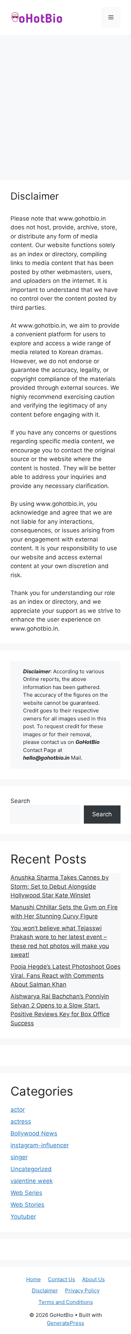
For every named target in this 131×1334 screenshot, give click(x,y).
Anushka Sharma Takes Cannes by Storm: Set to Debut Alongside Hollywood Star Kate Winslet (59, 886)
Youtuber (23, 1216)
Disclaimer (45, 1290)
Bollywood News (33, 1133)
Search (20, 800)
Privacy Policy (82, 1290)
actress (20, 1121)
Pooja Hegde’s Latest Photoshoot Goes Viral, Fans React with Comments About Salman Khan (65, 975)
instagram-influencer (39, 1145)
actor (17, 1109)
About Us (93, 1279)
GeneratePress (65, 1323)
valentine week (31, 1180)
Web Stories (27, 1204)
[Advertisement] (65, 104)
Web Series (26, 1192)
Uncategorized (31, 1169)
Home (33, 1279)
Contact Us (61, 1279)
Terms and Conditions (65, 1302)
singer (19, 1157)
